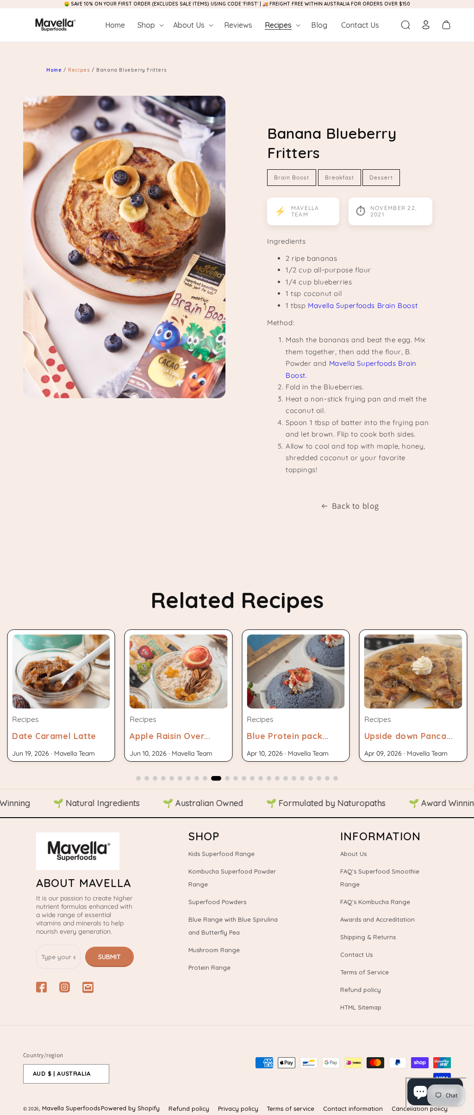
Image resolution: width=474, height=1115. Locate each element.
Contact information (353, 1108)
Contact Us (356, 954)
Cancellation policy (420, 1108)
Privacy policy (238, 1108)
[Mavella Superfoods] (85, 851)
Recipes (80, 70)
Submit (109, 957)
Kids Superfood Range (221, 853)
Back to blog (355, 505)
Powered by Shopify (130, 1108)
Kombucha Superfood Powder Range (232, 878)
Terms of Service (364, 972)
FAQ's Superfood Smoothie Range (379, 878)
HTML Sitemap (360, 1007)
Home (54, 70)
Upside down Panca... (408, 736)
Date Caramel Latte (54, 736)
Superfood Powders (217, 902)
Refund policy (360, 989)
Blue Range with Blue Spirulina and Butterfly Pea (233, 926)
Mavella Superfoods (71, 1108)
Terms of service (290, 1108)
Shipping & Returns (368, 937)
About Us (353, 853)
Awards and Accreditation (377, 919)
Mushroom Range (214, 950)
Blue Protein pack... (288, 736)
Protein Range (209, 967)
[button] (150, 25)
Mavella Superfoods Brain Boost (363, 305)
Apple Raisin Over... (170, 736)
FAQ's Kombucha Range (375, 902)
